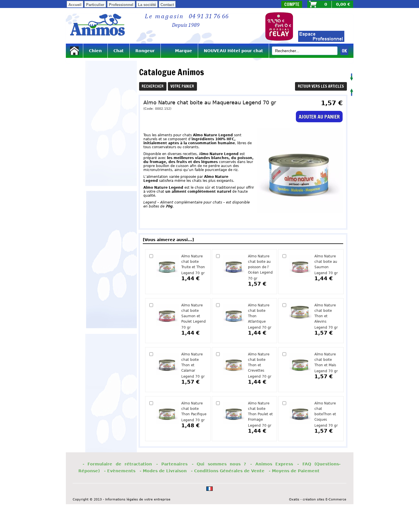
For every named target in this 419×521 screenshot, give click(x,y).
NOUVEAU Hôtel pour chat (233, 50)
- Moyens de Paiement (294, 471)
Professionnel (121, 5)
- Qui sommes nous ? (219, 464)
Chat (118, 50)
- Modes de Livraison (163, 471)
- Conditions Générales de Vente (228, 471)
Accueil (75, 5)
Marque (179, 50)
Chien (95, 50)
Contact (167, 5)
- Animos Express (271, 464)
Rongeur (145, 50)
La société (147, 5)
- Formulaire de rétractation (117, 464)
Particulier (95, 5)
